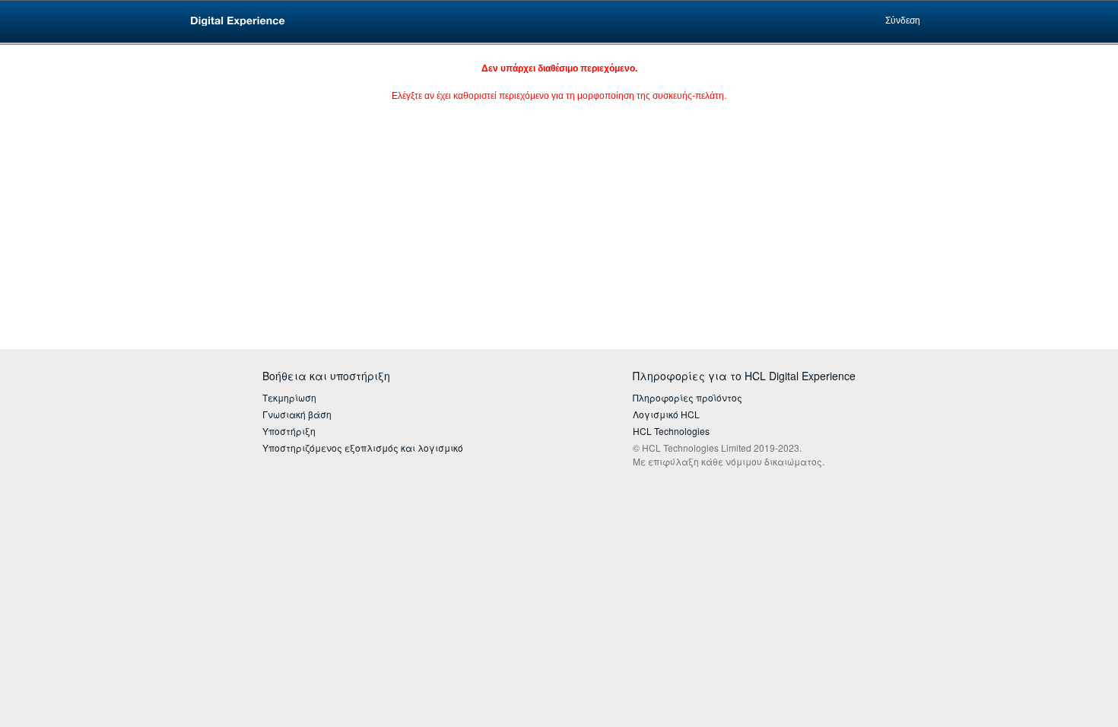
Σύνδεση (902, 20)
